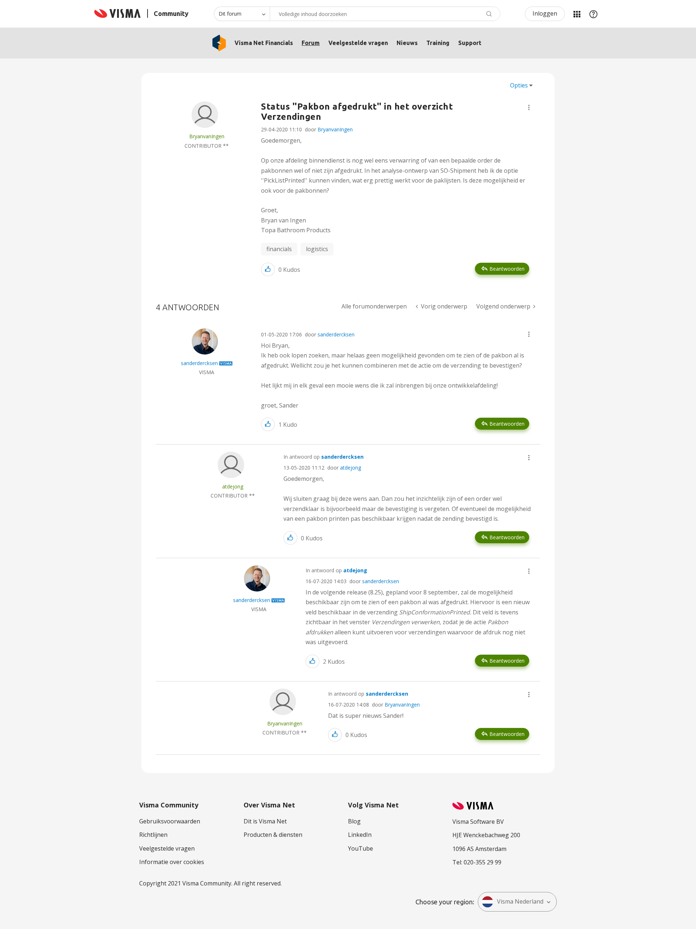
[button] (529, 107)
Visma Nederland (520, 901)
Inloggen (545, 13)
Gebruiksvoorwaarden (169, 821)
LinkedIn (360, 835)
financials (279, 249)
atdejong (350, 467)
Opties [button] (519, 85)
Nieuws (407, 43)
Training (438, 43)
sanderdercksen (336, 334)
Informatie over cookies (171, 862)
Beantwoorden (507, 268)
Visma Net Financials (264, 43)
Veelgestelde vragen (358, 43)
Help (593, 13)
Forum (311, 43)
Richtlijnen (153, 835)
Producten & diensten (273, 835)
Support (469, 43)
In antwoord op (323, 456)
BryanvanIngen (335, 129)
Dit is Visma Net (265, 821)
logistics (317, 249)
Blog (354, 821)
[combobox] (385, 14)
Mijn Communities (576, 13)
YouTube (360, 848)
